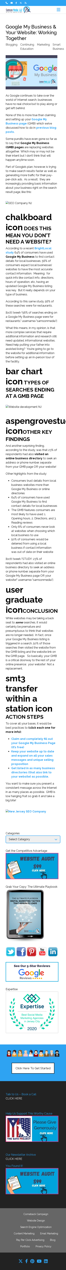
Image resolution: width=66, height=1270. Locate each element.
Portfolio (25, 1246)
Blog (52, 1240)
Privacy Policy (43, 1246)
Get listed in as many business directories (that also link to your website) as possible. (33, 772)
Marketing (43, 44)
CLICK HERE (14, 1098)
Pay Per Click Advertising (30, 1240)
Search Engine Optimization (36, 1227)
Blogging (11, 44)
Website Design (36, 1220)
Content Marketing (24, 1233)
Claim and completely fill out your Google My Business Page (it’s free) (33, 743)
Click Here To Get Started (33, 1068)
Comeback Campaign (35, 1214)
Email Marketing (49, 1233)
